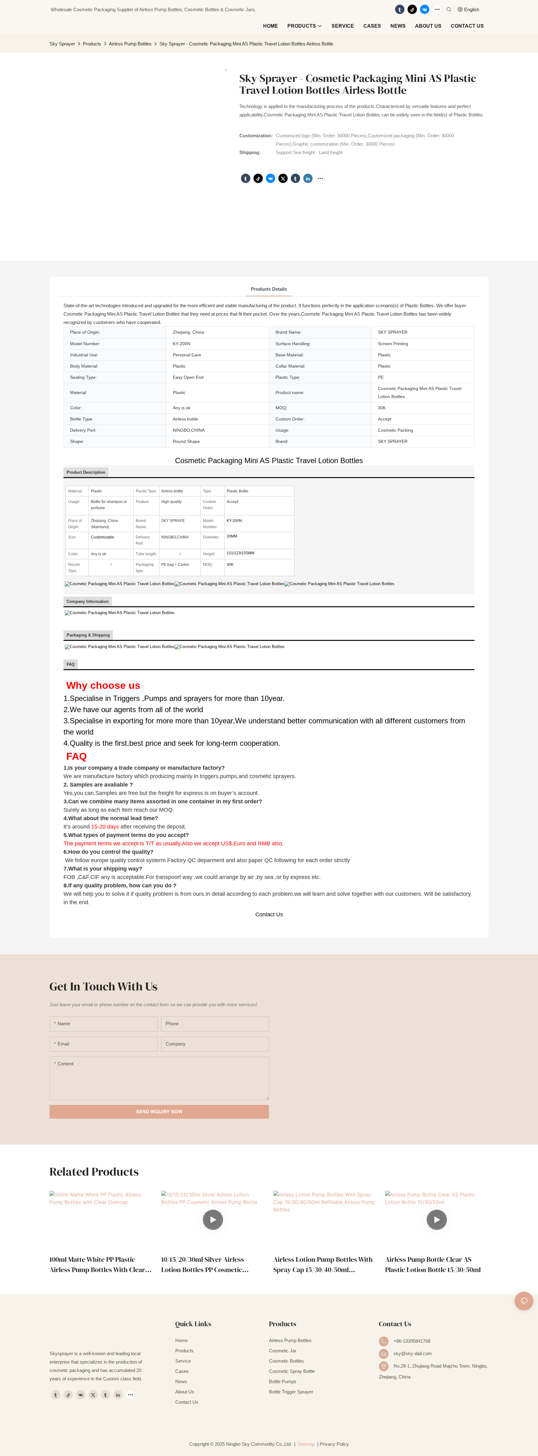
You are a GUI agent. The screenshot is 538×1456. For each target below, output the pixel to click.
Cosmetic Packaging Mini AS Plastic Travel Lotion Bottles (269, 460)
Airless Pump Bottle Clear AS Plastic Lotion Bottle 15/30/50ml (433, 1264)
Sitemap (306, 1444)
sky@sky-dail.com (413, 1353)
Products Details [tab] (269, 289)
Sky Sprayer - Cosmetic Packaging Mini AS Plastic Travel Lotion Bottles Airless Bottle (246, 43)
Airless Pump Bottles (130, 43)
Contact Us (269, 914)
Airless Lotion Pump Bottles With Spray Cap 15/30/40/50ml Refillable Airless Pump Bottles (323, 1265)
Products (92, 43)
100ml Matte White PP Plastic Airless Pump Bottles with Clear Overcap (97, 1265)
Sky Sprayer (62, 43)
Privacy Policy (334, 1444)
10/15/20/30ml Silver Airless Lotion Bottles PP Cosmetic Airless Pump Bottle (202, 1265)
